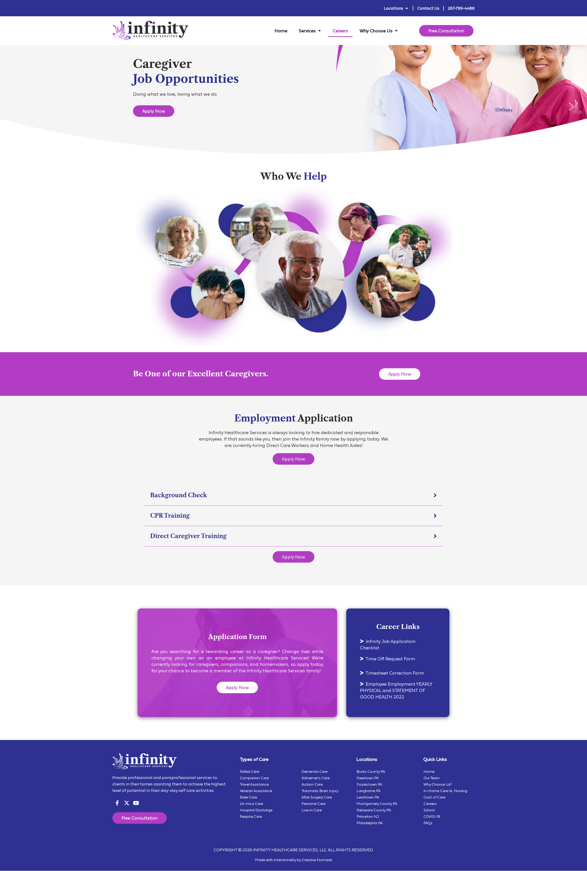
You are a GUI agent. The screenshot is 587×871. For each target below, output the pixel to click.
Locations (393, 8)
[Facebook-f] (117, 803)
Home (280, 30)
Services (307, 30)
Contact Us (428, 8)
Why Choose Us (376, 30)
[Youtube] (136, 803)
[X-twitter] (126, 803)
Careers (340, 30)
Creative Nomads (317, 860)
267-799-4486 (461, 8)
